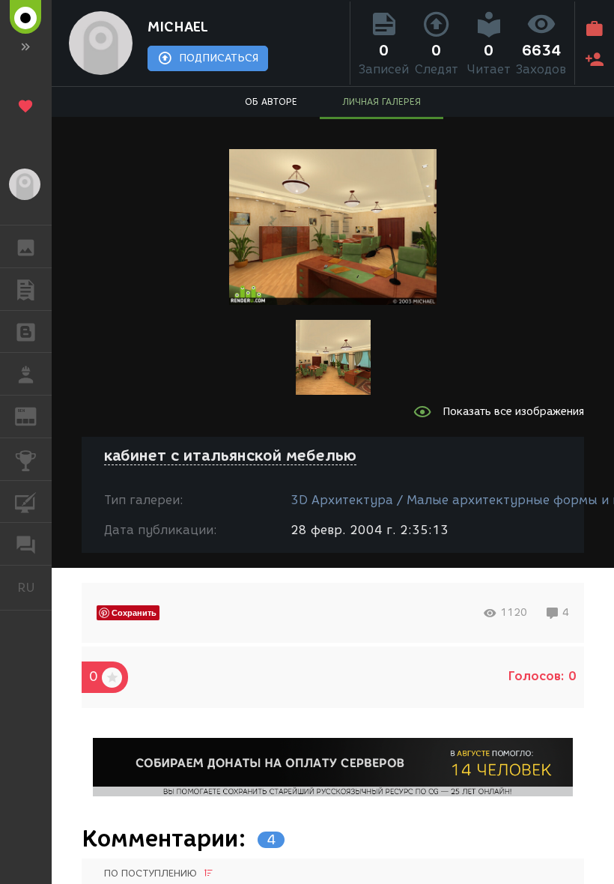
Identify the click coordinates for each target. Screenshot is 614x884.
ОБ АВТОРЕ (271, 101)
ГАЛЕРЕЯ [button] (26, 246)
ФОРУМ (26, 544)
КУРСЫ (26, 502)
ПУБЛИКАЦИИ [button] (26, 289)
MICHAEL (178, 27)
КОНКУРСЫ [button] (26, 459)
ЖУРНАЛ (35, 415)
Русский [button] (34, 587)
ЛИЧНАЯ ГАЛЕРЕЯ (381, 101)
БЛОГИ (26, 332)
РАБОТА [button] (26, 374)
